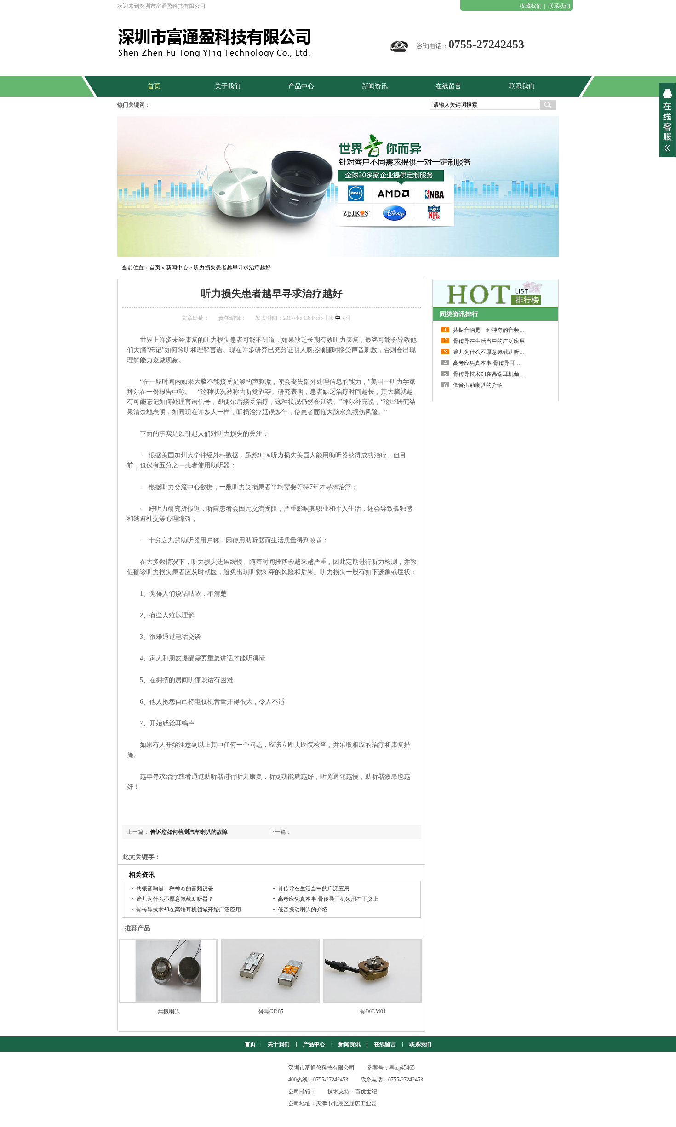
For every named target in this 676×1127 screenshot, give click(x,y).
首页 (154, 267)
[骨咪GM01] (373, 971)
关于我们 (279, 1044)
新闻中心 (177, 267)
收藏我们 (531, 6)
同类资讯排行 (459, 314)
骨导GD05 (270, 1011)
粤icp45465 (402, 1067)
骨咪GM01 (373, 1011)
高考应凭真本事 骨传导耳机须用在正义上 (328, 899)
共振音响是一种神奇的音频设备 (174, 888)
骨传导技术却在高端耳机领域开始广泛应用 (188, 909)
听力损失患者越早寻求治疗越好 (232, 267)
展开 (667, 120)
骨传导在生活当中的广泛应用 (313, 888)
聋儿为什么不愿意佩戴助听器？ (174, 899)
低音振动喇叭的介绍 (302, 909)
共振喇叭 (169, 1011)
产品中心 (314, 1044)
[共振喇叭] (168, 971)
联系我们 (559, 6)
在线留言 (385, 1044)
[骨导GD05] (271, 971)
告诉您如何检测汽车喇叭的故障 (189, 832)
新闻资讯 (349, 1044)
